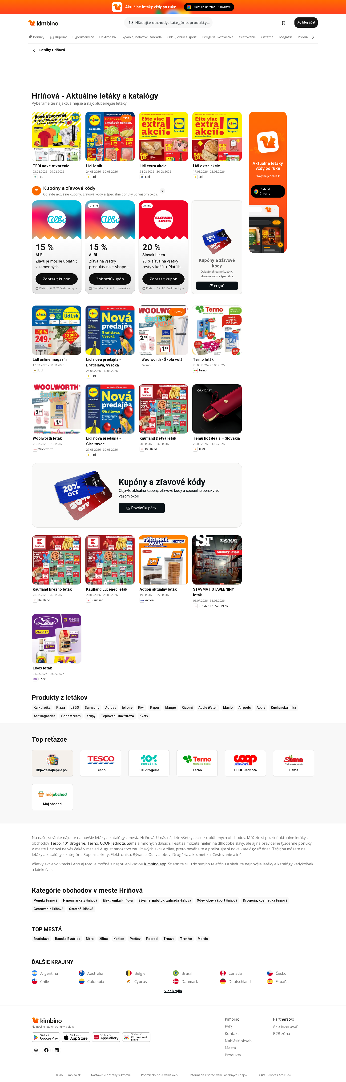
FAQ (228, 1026)
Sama (132, 843)
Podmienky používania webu (160, 1075)
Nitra (90, 939)
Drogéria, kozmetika (217, 37)
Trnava (168, 939)
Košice (118, 939)
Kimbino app (155, 864)
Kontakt (232, 1033)
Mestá (230, 1047)
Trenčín (186, 939)
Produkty (304, 37)
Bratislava (41, 939)
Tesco (55, 843)
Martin (203, 939)
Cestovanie (247, 37)
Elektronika (107, 37)
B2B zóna (281, 1033)
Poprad (152, 939)
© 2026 (68, 1075)
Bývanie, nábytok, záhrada (141, 37)
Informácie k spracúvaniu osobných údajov (218, 1075)
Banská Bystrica (67, 939)
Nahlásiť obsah (238, 1040)
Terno (92, 843)
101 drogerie (74, 843)
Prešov (135, 939)
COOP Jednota (112, 843)
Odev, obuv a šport (182, 37)
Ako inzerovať (285, 1026)
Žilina (103, 939)
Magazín (285, 37)
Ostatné (267, 37)
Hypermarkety (83, 37)
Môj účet (308, 22)
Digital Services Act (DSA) (274, 1075)
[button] (69, 288)
